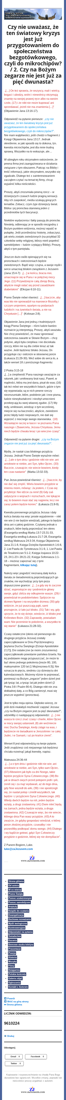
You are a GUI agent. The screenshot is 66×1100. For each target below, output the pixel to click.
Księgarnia (14, 970)
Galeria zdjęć (15, 978)
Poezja (12, 953)
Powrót (11, 998)
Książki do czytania (18, 911)
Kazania (12, 940)
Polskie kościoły (17, 974)
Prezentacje (14, 949)
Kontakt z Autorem (18, 987)
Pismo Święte (15, 894)
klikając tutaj (28, 565)
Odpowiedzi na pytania (20, 932)
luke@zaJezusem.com (18, 849)
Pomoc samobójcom (19, 902)
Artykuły (12, 906)
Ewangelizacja (16, 915)
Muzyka (12, 961)
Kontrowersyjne (16, 927)
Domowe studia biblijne (20, 944)
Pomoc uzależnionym (19, 898)
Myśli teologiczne (17, 923)
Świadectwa (14, 936)
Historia (12, 957)
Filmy (11, 965)
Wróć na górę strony (18, 1001)
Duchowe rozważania (19, 919)
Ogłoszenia (14, 982)
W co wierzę (14, 889)
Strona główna (16, 881)
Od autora (13, 885)
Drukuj (10, 1036)
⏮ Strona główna (13, 1004)
